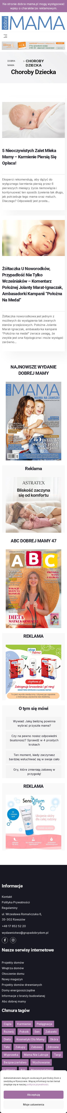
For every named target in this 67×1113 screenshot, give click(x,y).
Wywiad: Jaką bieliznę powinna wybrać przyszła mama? (34, 723)
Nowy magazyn (12, 979)
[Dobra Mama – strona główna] (33, 22)
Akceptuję (33, 1094)
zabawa (36, 1047)
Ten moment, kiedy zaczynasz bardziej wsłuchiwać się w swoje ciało (34, 757)
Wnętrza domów (13, 968)
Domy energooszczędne (18, 990)
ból (23, 1070)
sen (37, 1031)
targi (57, 1054)
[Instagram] (13, 940)
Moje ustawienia (33, 1104)
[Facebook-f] (5, 940)
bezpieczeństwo (15, 1062)
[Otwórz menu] (5, 36)
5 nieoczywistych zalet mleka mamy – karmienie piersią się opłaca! (29, 157)
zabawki (51, 1031)
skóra (54, 1039)
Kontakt (7, 897)
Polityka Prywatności (16, 902)
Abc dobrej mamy (14, 1001)
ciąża (7, 1024)
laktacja (9, 1070)
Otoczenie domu (13, 973)
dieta (7, 1039)
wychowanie (41, 1062)
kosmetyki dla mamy (30, 1039)
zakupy (20, 1047)
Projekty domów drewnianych (22, 985)
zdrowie (53, 1047)
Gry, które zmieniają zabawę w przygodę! (34, 772)
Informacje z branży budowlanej (23, 996)
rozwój (9, 1031)
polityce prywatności (37, 1084)
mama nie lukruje (36, 1054)
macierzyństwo (41, 1070)
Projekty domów (13, 962)
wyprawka (11, 1054)
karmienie (24, 1024)
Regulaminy (10, 908)
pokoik (24, 1031)
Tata (7, 1047)
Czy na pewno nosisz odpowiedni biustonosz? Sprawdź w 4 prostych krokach (34, 740)
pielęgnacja (44, 1024)
